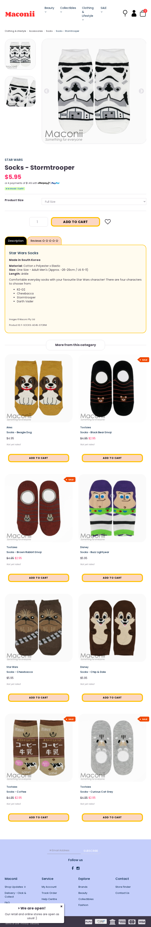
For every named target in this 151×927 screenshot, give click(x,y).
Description (16, 241)
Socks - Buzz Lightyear (94, 552)
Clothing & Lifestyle (88, 12)
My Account (49, 887)
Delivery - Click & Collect (15, 895)
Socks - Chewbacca (19, 672)
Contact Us (122, 893)
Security (34, 923)
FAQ (7, 903)
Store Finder (123, 887)
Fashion (83, 905)
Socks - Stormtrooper (67, 31)
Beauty (49, 8)
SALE (104, 8)
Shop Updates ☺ (15, 887)
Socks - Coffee (16, 792)
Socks (49, 31)
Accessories (36, 31)
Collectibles (68, 8)
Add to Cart (75, 221)
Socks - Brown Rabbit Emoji (23, 552)
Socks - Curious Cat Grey (96, 792)
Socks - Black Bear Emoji (95, 432)
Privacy (25, 923)
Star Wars (14, 159)
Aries (9, 427)
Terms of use (12, 923)
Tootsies (85, 427)
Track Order (49, 893)
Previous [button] (47, 91)
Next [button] (141, 91)
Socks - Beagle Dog (19, 432)
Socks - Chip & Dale (93, 672)
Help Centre (49, 899)
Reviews (36, 241)
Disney (84, 547)
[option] (94, 91)
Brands (82, 887)
